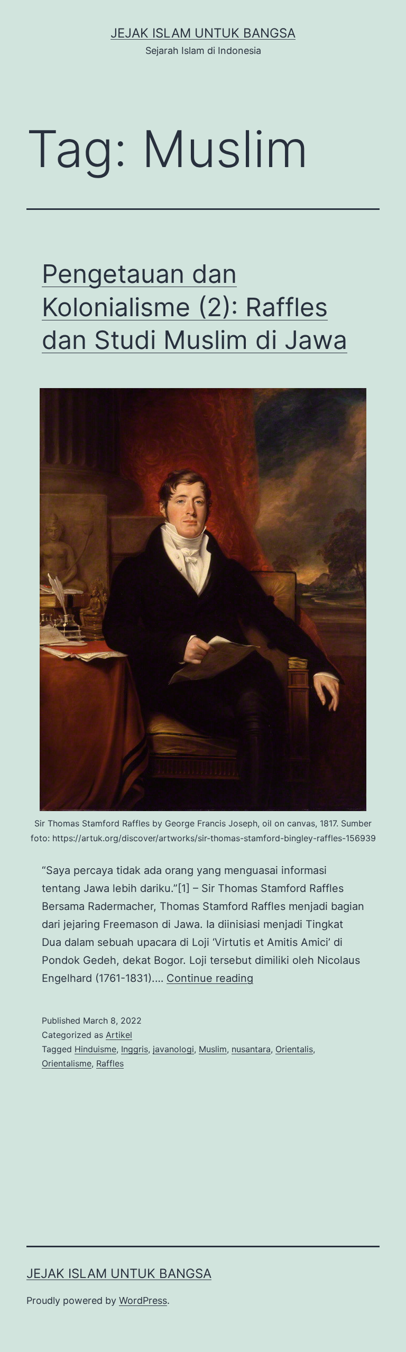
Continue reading (210, 978)
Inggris (134, 1049)
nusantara (251, 1049)
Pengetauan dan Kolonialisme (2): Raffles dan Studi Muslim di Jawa (194, 306)
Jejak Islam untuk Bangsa (203, 33)
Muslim (213, 1049)
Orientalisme (66, 1063)
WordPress (143, 1300)
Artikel (119, 1034)
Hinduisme (95, 1049)
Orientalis (294, 1049)
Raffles (110, 1063)
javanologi (173, 1049)
